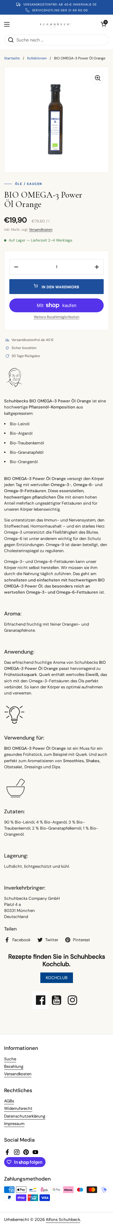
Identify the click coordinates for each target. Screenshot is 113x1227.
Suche (10, 1059)
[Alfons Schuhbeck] (55, 24)
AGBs (9, 1101)
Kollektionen (37, 58)
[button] (103, 24)
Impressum (14, 1123)
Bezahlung (13, 1066)
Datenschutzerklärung (24, 1116)
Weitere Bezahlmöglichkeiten (56, 317)
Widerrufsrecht (18, 1108)
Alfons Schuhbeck (63, 1219)
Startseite (12, 58)
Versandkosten (40, 229)
